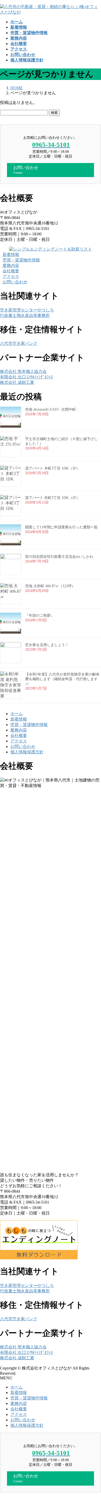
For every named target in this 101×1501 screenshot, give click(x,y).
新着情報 (18, 719)
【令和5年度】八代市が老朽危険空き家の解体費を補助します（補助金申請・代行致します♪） (62, 679)
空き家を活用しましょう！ (47, 645)
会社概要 (18, 735)
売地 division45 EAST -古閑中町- (51, 409)
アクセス (18, 741)
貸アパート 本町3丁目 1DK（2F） (52, 498)
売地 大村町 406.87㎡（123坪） (50, 586)
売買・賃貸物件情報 (29, 724)
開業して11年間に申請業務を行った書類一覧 (61, 527)
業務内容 (18, 730)
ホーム (16, 713)
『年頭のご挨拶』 (39, 615)
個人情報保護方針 (27, 752)
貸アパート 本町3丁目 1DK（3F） (52, 468)
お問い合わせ (22, 746)
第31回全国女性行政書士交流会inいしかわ (59, 557)
